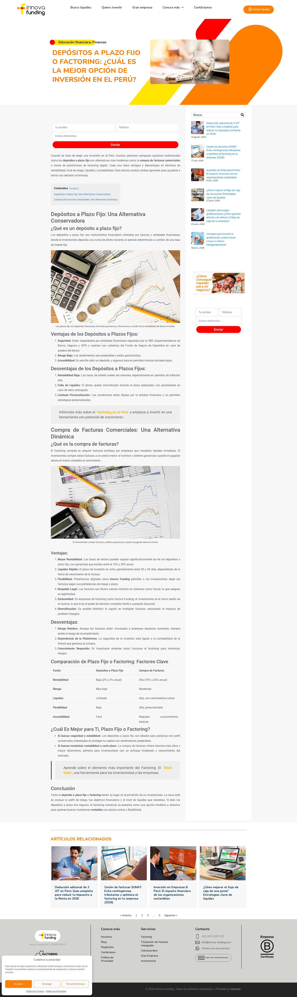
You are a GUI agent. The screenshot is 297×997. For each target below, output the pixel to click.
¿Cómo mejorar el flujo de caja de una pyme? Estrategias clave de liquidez (223, 194)
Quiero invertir (112, 7)
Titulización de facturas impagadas (154, 943)
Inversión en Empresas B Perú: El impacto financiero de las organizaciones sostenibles (223, 174)
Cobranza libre (149, 950)
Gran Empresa (149, 956)
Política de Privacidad (56, 991)
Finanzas (99, 42)
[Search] (242, 115)
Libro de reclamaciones (216, 957)
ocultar (73, 188)
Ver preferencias (75, 983)
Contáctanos (203, 7)
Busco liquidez (80, 7)
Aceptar (18, 983)
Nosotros (106, 937)
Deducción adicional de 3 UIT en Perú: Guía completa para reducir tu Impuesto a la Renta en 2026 (74, 893)
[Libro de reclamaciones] (201, 958)
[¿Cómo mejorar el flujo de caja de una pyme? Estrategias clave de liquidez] (197, 194)
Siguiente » (170, 915)
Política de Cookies (35, 991)
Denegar (47, 983)
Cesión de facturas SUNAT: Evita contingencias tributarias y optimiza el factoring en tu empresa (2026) (123, 894)
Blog (104, 942)
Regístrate (107, 947)
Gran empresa (142, 7)
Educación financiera (74, 42)
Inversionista (148, 961)
